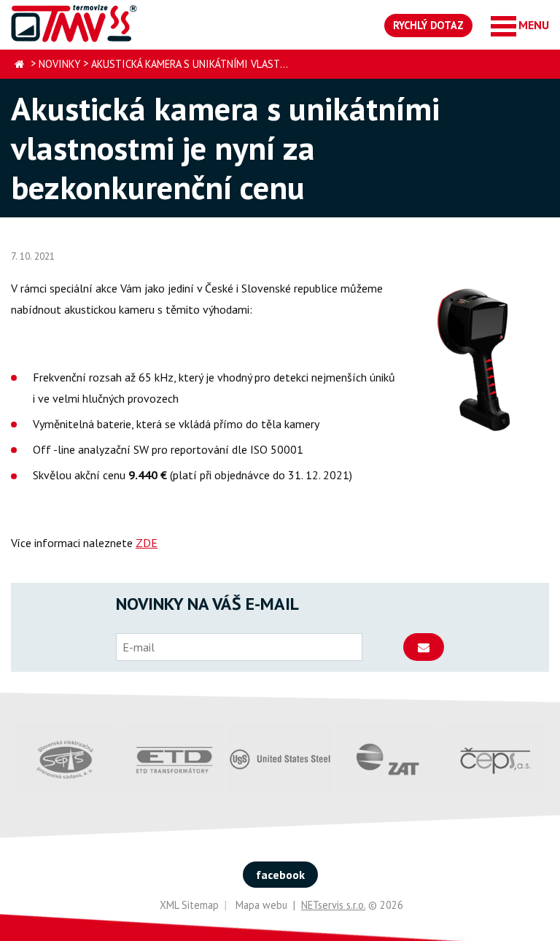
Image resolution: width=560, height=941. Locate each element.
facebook (280, 874)
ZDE (147, 542)
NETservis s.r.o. (333, 905)
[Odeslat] (423, 647)
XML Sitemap (189, 905)
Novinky (59, 64)
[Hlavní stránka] (19, 64)
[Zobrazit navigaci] (520, 25)
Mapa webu (261, 905)
